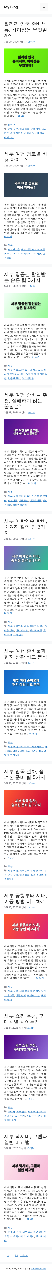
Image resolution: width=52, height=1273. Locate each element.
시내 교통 (9, 995)
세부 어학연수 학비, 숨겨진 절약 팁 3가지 (25, 526)
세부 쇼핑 (21, 1111)
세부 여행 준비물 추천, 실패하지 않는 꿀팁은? (25, 400)
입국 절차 (24, 129)
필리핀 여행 (36, 630)
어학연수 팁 (22, 630)
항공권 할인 (14, 378)
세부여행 (15, 253)
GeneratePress (38, 1268)
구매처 (11, 1111)
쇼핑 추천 (31, 1115)
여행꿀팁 (23, 500)
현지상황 (15, 755)
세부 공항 (13, 991)
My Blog (11, 7)
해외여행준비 (20, 504)
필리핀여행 (32, 750)
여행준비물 (35, 500)
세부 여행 (13, 369)
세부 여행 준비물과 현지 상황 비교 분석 (25, 654)
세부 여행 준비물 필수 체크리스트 (26, 746)
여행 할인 (31, 374)
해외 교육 (18, 634)
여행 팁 (42, 1115)
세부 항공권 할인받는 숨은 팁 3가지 (25, 277)
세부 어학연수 (15, 626)
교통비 (11, 1232)
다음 (24, 1255)
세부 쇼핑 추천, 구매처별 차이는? (24, 1019)
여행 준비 (13, 874)
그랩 (18, 1232)
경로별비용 (14, 249)
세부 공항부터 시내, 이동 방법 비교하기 (25, 898)
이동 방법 (21, 995)
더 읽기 (21, 116)
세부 (10, 245)
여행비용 (36, 253)
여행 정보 (13, 129)
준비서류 (35, 129)
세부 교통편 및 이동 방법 (32, 991)
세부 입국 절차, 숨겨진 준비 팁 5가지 (24, 774)
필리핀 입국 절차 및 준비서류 (28, 133)
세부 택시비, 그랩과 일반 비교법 (25, 1139)
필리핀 (11, 124)
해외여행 (9, 137)
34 (16, 1255)
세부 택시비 (16, 1236)
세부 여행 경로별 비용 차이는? (25, 156)
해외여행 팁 (28, 378)
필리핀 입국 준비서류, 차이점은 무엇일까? (25, 29)
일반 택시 (29, 1236)
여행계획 (26, 253)
